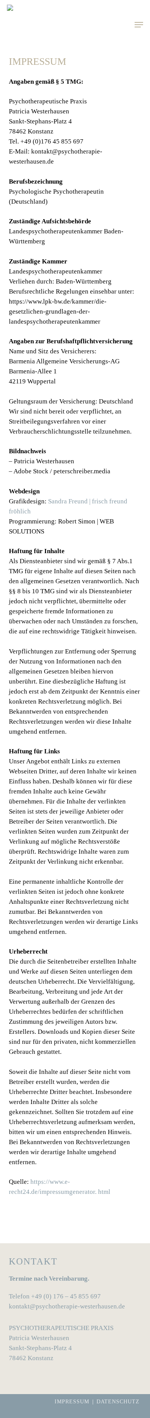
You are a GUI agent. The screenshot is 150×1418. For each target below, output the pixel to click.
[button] (139, 25)
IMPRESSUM (72, 1401)
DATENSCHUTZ (118, 1401)
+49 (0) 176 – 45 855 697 (66, 1296)
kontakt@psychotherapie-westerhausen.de (67, 1306)
